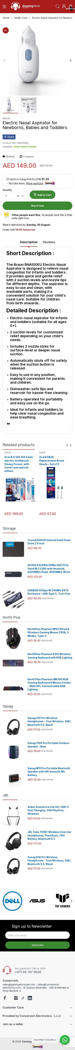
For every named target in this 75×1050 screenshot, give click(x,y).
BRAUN (6, 118)
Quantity (7, 189)
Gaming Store (30, 1041)
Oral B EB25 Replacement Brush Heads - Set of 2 (16, 460)
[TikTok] (22, 998)
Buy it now (37, 205)
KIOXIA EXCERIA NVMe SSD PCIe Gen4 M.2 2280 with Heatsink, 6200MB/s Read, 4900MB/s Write (49, 568)
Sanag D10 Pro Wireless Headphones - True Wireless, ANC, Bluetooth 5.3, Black (50, 721)
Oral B (7, 452)
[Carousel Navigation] (68, 445)
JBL (6, 795)
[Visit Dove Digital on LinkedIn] (30, 998)
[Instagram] (16, 998)
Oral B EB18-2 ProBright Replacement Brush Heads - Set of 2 (54, 460)
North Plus (11, 617)
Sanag (8, 706)
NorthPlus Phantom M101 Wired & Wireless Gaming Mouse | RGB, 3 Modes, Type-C (48, 632)
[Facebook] (5, 998)
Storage (9, 528)
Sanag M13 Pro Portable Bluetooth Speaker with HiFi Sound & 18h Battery (49, 772)
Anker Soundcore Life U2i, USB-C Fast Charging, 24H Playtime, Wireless (48, 810)
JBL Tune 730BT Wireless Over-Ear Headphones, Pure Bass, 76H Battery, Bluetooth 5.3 (49, 835)
